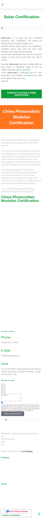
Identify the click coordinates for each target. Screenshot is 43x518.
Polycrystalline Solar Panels (12, 471)
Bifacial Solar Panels (9, 462)
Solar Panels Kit (7, 479)
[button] (39, 4)
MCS (37, 64)
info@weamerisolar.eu (15, 442)
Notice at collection (11, 515)
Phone (6, 337)
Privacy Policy (7, 506)
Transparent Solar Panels (11, 465)
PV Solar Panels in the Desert (13, 477)
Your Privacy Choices (18, 511)
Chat (4, 364)
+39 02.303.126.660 (12, 445)
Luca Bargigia (27, 451)
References (6, 491)
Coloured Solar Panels (10, 474)
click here (26, 70)
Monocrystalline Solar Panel (12, 468)
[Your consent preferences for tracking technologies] (39, 514)
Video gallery (6, 503)
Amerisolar (5, 489)
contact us (30, 75)
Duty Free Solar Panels (10, 497)
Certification (6, 500)
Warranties (5, 494)
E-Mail (5, 350)
